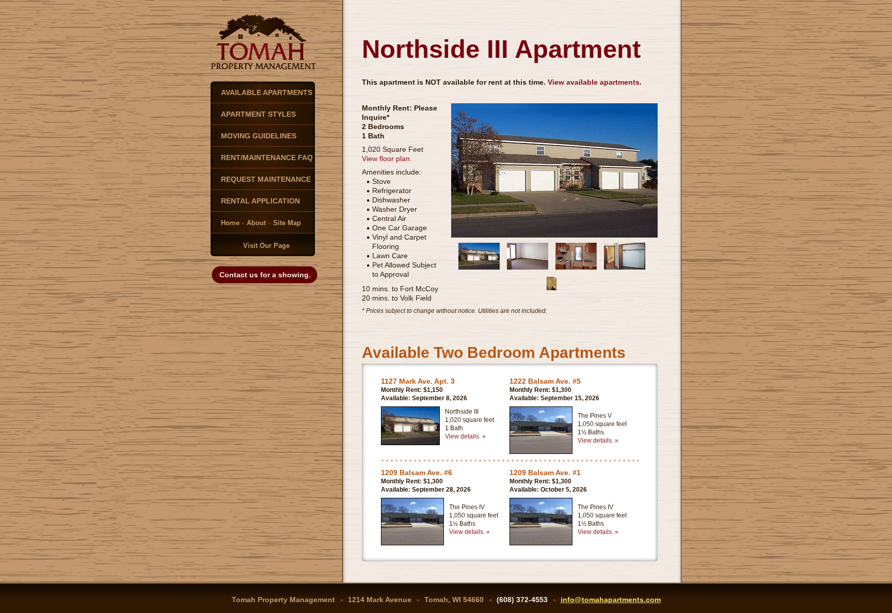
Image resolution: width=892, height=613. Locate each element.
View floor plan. (387, 158)
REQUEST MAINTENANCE (266, 179)
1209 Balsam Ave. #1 (545, 472)
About (256, 223)
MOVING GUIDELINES (258, 136)
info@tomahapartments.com (611, 599)
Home (230, 223)
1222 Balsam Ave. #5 (545, 381)
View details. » (465, 436)
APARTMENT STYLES (258, 114)
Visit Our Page (266, 245)
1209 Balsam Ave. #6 (416, 472)
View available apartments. (595, 82)
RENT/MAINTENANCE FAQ (267, 157)
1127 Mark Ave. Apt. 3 (418, 381)
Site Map (287, 223)
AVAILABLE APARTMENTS (266, 92)
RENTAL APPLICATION (260, 201)
